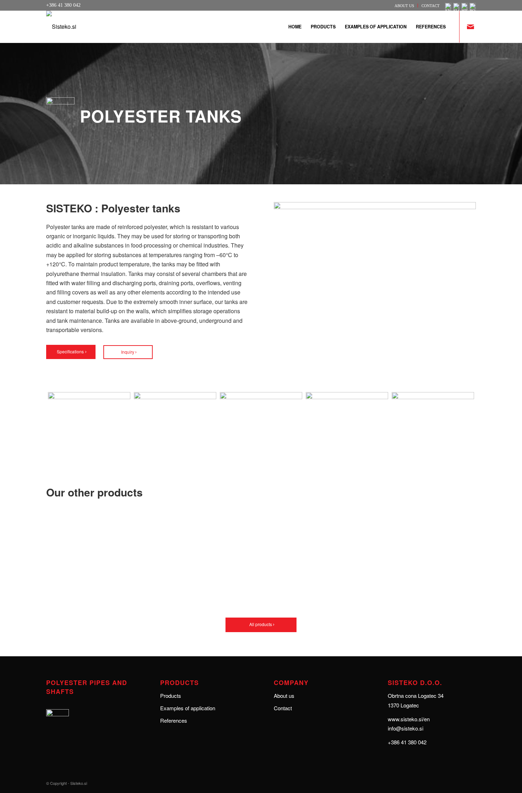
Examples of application (187, 708)
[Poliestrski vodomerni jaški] (433, 425)
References (173, 720)
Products (170, 695)
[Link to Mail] (470, 26)
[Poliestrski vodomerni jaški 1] (261, 425)
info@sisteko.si (405, 728)
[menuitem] (404, 5)
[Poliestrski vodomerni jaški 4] (175, 425)
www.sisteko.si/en (409, 719)
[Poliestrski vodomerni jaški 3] (89, 425)
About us (404, 6)
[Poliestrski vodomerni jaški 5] (347, 425)
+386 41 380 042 (407, 742)
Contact (431, 6)
